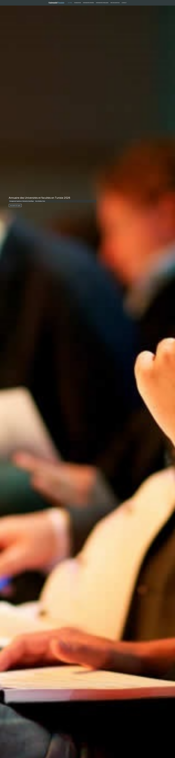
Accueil (70, 2)
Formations (77, 2)
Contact (124, 2)
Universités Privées (88, 2)
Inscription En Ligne (15, 205)
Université (56, 3)
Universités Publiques (102, 2)
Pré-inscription (115, 2)
